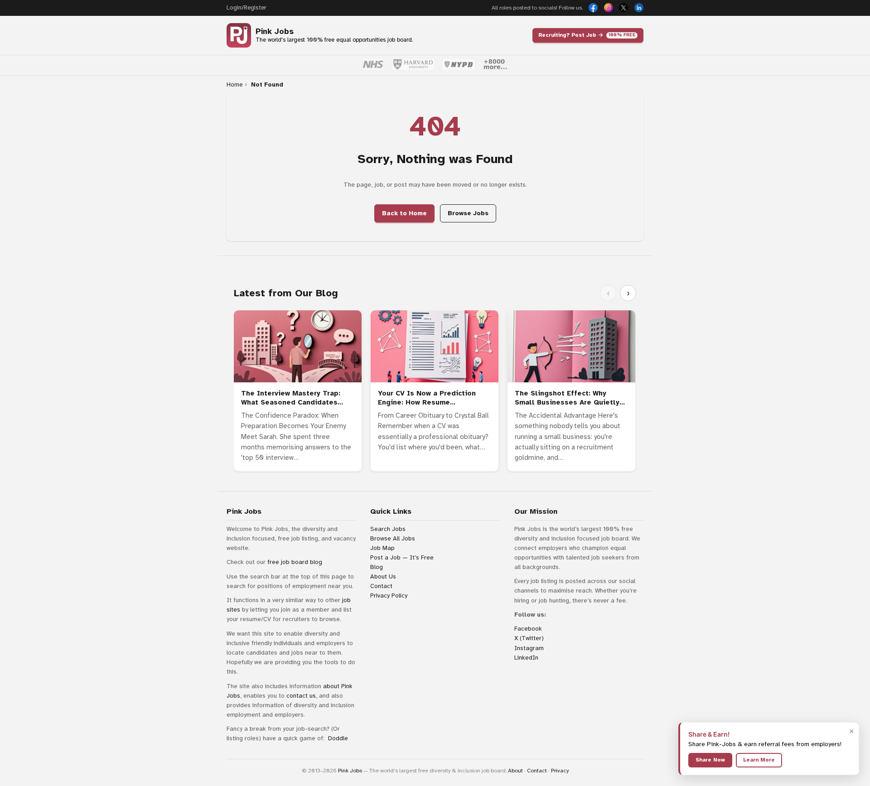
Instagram (529, 648)
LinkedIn (526, 657)
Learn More (759, 760)
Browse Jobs (468, 213)
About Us (383, 576)
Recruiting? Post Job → (586, 35)
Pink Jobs (275, 31)
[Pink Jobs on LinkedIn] (638, 7)
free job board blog (294, 562)
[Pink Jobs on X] (623, 7)
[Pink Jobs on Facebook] (593, 7)
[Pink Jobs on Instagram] (608, 7)
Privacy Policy (388, 595)
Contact (381, 586)
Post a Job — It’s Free (402, 557)
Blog (376, 567)
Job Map (382, 548)
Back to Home (404, 213)
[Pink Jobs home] (239, 35)
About (515, 770)
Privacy (560, 770)
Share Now (710, 760)
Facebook (528, 628)
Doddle (338, 738)
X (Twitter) (529, 638)
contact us (301, 695)
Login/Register (246, 7)
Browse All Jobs (392, 538)
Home (234, 84)
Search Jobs (388, 529)
